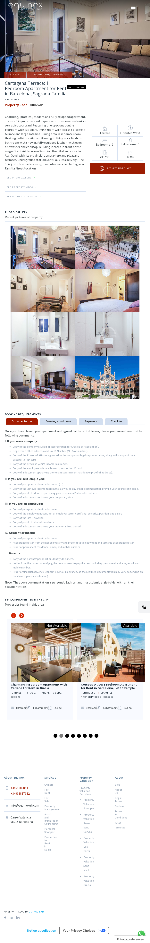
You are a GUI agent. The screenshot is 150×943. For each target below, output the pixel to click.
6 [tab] (85, 736)
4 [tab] (73, 736)
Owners (47, 784)
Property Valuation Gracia (84, 881)
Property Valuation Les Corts (84, 844)
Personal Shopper (47, 830)
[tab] (22, 421)
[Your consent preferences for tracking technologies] (130, 939)
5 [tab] (79, 736)
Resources (118, 827)
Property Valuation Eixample (84, 804)
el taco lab (36, 912)
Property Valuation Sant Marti (84, 863)
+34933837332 (20, 793)
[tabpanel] (40, 669)
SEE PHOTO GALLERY (19, 178)
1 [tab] (55, 736)
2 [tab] (61, 736)
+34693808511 (20, 788)
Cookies (118, 806)
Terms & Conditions (118, 814)
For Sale (46, 799)
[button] (144, 607)
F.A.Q (118, 822)
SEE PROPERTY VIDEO (20, 187)
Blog (117, 784)
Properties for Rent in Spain (47, 843)
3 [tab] (67, 736)
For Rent (47, 791)
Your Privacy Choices (79, 930)
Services (50, 777)
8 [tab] (96, 736)
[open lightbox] (43, 247)
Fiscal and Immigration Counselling (47, 819)
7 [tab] (91, 736)
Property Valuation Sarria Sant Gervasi (84, 823)
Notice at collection (41, 930)
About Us (118, 791)
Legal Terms (118, 799)
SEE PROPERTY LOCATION (22, 197)
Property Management (47, 807)
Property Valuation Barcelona (82, 791)
